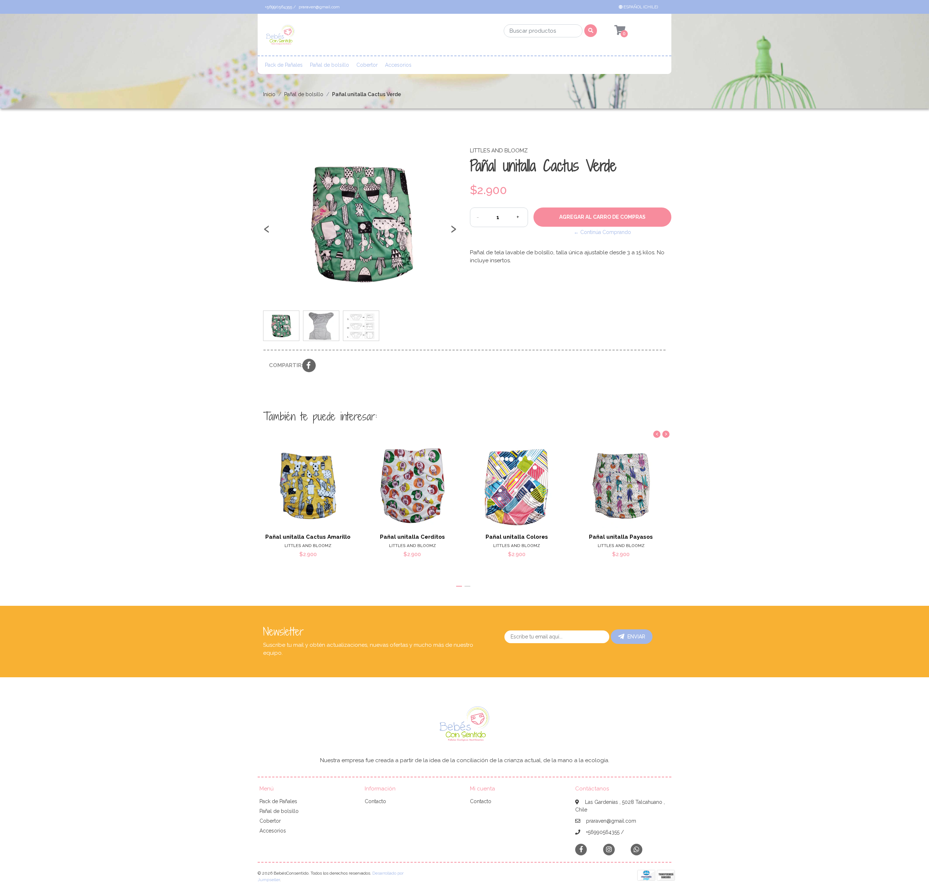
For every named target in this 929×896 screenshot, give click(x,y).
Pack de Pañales (284, 65)
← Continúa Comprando (602, 232)
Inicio (269, 94)
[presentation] (266, 232)
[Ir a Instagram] (609, 849)
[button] (640, 7)
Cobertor (367, 65)
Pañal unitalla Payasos (621, 537)
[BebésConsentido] (280, 37)
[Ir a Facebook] (581, 849)
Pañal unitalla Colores (517, 537)
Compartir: (283, 365)
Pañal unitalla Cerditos (412, 537)
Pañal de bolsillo (329, 65)
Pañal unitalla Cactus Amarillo (308, 537)
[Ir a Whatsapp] (636, 849)
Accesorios (398, 65)
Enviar (636, 637)
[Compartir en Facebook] (309, 366)
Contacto (375, 801)
